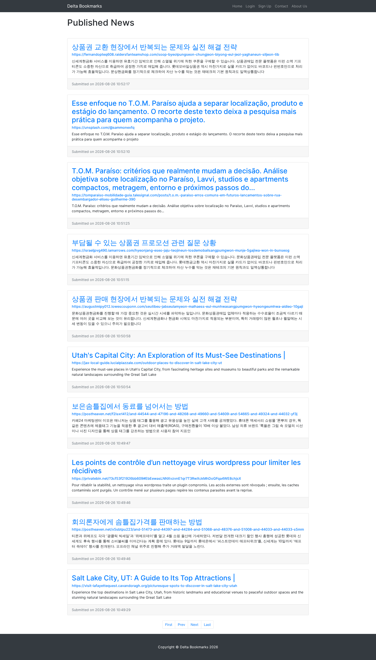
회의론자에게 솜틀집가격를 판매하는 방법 (137, 522)
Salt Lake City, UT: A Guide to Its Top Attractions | (153, 578)
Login (250, 6)
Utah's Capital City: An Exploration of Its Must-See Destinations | (178, 355)
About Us (299, 6)
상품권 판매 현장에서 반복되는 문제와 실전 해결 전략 (154, 299)
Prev (181, 624)
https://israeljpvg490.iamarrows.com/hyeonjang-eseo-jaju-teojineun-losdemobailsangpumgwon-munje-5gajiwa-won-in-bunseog (180, 250)
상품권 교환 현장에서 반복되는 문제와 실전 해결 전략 (154, 47)
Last (207, 624)
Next (194, 624)
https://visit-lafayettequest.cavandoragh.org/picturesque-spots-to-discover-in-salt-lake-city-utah (154, 585)
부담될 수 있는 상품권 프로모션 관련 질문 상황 (144, 242)
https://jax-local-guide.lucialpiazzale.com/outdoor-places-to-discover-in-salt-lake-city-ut (147, 363)
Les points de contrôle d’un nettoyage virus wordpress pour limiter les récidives (186, 466)
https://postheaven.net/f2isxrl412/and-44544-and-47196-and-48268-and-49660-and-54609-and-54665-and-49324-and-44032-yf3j (184, 414)
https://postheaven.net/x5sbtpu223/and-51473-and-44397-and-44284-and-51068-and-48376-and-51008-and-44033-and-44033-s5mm (188, 529)
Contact (281, 6)
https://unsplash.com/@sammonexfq (103, 127)
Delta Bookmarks (84, 6)
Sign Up (264, 6)
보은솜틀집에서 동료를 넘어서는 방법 (130, 406)
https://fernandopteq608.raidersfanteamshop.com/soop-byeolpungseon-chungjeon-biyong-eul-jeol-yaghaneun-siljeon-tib (175, 54)
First (168, 624)
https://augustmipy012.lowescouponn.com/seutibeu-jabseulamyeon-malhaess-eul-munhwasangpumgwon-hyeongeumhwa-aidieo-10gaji (187, 306)
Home (237, 6)
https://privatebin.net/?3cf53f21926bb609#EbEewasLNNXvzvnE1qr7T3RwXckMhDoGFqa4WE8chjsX (156, 478)
